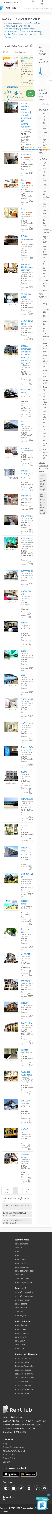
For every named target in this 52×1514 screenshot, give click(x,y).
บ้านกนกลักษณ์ (27, 798)
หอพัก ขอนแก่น (20, 1329)
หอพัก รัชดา (19, 1311)
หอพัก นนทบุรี (20, 1344)
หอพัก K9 (25, 448)
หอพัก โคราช (20, 1340)
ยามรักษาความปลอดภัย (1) (46, 333)
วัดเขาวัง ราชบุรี (31, 22)
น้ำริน (23, 674)
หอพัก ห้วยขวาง (21, 1303)
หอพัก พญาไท (20, 1315)
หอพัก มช (18, 1247)
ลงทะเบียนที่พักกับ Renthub (14, 1450)
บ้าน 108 (24, 772)
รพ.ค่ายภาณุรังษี (35, 34)
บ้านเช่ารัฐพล (26, 495)
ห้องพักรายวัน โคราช (23, 1385)
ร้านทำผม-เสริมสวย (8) (45, 417)
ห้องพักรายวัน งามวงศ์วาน (25, 1377)
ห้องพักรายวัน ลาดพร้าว (24, 1358)
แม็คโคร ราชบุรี (24, 31)
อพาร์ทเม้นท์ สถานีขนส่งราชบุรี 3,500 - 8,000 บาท (14, 1214)
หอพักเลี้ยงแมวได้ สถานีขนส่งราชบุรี (42, 482)
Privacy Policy (9, 1458)
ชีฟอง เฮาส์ (25, 980)
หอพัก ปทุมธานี (20, 1348)
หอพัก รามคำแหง (21, 1243)
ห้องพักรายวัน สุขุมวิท (23, 1369)
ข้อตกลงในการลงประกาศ (13, 1447)
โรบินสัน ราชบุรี (9, 25)
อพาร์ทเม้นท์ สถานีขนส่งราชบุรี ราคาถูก (16, 1206)
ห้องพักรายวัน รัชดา (22, 1362)
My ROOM (25, 953)
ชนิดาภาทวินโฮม (27, 570)
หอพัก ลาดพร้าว (21, 1307)
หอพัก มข (18, 1251)
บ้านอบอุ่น (25, 1002)
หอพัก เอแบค (20, 1274)
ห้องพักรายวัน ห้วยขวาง (24, 1373)
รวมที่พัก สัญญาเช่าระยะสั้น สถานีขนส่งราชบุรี (42, 503)
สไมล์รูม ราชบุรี (27, 698)
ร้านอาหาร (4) (45, 442)
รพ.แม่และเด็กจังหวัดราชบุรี (14, 34)
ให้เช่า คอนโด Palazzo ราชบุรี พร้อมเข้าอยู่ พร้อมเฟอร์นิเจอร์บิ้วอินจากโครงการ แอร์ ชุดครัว (26, 114)
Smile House (26, 538)
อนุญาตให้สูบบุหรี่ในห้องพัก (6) (45, 251)
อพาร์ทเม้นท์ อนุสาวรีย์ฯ (24, 1292)
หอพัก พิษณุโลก (21, 1336)
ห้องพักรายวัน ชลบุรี (22, 1393)
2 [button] (20, 1189)
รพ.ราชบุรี (38, 31)
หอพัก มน (18, 1255)
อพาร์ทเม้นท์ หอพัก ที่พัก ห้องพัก (11, 8)
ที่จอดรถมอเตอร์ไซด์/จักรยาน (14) (45, 361)
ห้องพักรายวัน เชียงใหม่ (24, 1381)
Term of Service (10, 1454)
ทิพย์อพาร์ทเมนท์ (27, 515)
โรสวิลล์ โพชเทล (27, 723)
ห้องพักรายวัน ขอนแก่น (24, 1389)
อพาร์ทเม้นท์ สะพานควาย (24, 1296)
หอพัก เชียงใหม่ (21, 1325)
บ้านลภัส (24, 622)
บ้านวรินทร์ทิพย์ (27, 1022)
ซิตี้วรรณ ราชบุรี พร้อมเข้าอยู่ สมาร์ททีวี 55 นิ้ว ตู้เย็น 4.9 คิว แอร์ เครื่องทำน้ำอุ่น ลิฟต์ (26, 354)
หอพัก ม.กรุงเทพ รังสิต (24, 1282)
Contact (6, 1461)
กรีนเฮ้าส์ (24, 825)
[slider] (40, 75)
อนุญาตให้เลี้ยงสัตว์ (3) (45, 142)
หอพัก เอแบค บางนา (22, 1278)
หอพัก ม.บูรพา (20, 1259)
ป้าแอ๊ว (23, 650)
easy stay (25, 1049)
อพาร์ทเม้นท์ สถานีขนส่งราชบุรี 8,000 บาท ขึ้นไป (14, 1221)
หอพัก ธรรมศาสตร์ (22, 1266)
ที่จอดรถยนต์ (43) (45, 373)
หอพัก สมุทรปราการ (22, 1332)
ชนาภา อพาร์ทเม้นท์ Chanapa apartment (27, 266)
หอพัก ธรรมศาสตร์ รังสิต (24, 1270)
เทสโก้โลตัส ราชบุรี (11, 28)
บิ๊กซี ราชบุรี (23, 25)
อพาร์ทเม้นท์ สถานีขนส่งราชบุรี (17, 45)
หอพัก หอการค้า (21, 1262)
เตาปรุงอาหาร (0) (45, 282)
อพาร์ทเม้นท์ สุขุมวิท (22, 1299)
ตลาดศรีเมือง (27, 28)
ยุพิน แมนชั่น (25, 1100)
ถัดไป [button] (27, 1191)
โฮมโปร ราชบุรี (9, 31)
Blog (5, 1443)
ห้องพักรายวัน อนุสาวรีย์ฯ (24, 1365)
